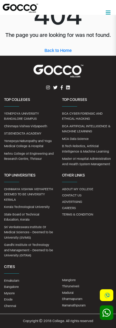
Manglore (69, 280)
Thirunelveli (70, 286)
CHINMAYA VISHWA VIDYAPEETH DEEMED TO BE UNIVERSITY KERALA (28, 194)
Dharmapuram (72, 299)
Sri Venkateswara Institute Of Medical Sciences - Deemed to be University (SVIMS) (28, 232)
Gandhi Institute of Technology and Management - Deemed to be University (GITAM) (28, 250)
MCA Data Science (75, 139)
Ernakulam (11, 281)
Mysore (9, 293)
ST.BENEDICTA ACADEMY (23, 133)
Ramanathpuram (74, 305)
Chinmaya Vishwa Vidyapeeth (25, 126)
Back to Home (58, 50)
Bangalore (11, 287)
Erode (8, 299)
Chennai (10, 306)
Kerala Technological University (27, 207)
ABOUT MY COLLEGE (77, 189)
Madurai (68, 293)
